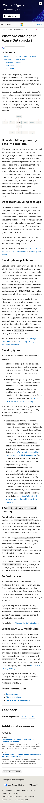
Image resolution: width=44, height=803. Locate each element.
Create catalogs (12, 694)
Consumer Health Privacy (11, 796)
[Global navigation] (2, 24)
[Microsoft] (22, 24)
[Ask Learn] (36, 29)
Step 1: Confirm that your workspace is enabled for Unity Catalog (22, 499)
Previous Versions (21, 790)
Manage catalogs (13, 697)
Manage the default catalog (27, 623)
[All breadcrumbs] (4, 29)
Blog (32, 790)
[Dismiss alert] (40, 3)
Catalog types (9, 65)
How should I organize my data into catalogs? (21, 56)
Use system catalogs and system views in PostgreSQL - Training (18, 740)
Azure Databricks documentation (19, 29)
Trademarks (6, 800)
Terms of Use (30, 796)
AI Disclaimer (7, 790)
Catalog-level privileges (12, 62)
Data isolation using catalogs (14, 59)
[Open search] (33, 24)
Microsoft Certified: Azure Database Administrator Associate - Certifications (21, 756)
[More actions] (40, 29)
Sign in (39, 24)
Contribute (6, 793)
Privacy (15, 793)
